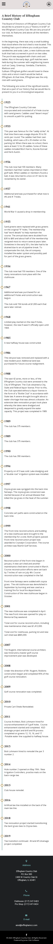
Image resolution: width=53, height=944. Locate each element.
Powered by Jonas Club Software (26, 940)
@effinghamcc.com (28, 925)
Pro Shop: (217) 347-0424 (26, 904)
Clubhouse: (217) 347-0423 (26, 901)
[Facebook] (26, 934)
